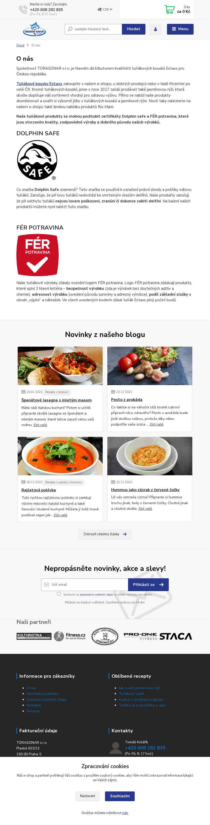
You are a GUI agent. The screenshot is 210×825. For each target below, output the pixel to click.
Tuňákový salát (131, 693)
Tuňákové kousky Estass (39, 83)
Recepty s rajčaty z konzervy (63, 482)
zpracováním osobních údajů (96, 594)
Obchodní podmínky (43, 693)
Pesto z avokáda (126, 400)
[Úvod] (38, 29)
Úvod (20, 45)
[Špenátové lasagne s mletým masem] (60, 366)
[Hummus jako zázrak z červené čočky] (149, 456)
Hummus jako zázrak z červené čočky (145, 490)
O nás (31, 688)
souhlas (77, 775)
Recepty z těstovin (57, 392)
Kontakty (34, 705)
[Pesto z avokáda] (149, 366)
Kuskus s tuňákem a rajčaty (141, 699)
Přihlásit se (144, 584)
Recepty (33, 711)
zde (125, 813)
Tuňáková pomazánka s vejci (142, 705)
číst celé (40, 424)
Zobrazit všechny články (101, 534)
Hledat (133, 29)
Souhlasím (120, 796)
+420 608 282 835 (46, 9)
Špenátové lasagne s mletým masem (57, 400)
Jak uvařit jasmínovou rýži (139, 688)
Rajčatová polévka (39, 490)
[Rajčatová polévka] (60, 456)
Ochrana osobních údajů (46, 699)
